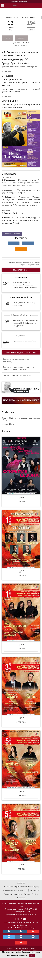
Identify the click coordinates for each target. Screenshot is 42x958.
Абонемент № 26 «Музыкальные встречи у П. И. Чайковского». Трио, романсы (25, 323)
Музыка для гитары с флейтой (24, 341)
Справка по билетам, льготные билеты (17, 375)
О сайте (35, 894)
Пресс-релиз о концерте (12, 233)
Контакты (21, 898)
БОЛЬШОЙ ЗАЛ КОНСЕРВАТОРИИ (20, 18)
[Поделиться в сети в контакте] (13, 243)
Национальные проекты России (15, 890)
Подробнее (23, 955)
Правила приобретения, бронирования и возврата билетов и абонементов (18, 368)
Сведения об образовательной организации (21, 886)
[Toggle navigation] (37, 11)
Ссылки (27, 894)
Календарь (21, 38)
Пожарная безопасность (13, 894)
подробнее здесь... (34, 265)
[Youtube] (33, 931)
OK (31, 955)
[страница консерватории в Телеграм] (9, 931)
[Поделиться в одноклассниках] (21, 249)
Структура (21, 883)
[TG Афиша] (21, 931)
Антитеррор (34, 890)
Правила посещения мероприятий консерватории (16, 360)
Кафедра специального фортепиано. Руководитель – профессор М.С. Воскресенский (25, 284)
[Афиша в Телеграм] (21, 943)
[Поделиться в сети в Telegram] (28, 243)
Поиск (8, 38)
